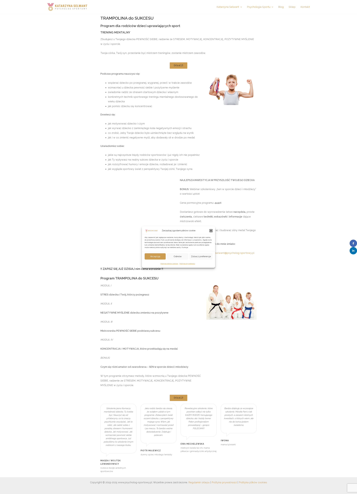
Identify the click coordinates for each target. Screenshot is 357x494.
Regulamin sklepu (199, 482)
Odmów (178, 256)
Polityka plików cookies (169, 264)
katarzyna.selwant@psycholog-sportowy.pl (228, 252)
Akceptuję (155, 256)
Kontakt (305, 6)
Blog (281, 6)
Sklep (292, 6)
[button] (211, 230)
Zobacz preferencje (201, 256)
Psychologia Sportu (258, 6)
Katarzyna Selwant (228, 6)
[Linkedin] (353, 250)
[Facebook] (353, 243)
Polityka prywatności (187, 264)
